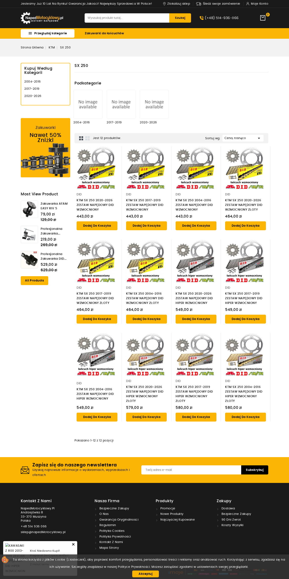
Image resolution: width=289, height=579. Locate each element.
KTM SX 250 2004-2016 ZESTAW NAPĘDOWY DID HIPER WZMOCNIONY (95, 394)
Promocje (167, 508)
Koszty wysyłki (232, 525)
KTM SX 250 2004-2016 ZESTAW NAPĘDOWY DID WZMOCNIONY (194, 205)
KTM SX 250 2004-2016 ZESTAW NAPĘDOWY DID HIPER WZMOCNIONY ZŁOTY (244, 394)
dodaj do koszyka (97, 225)
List (87, 138)
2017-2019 (32, 88)
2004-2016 (32, 81)
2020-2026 (32, 96)
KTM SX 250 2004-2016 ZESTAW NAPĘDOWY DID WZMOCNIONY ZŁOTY (145, 298)
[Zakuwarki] (45, 147)
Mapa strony (108, 547)
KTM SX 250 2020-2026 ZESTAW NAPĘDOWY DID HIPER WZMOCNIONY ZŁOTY (145, 394)
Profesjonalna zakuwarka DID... (53, 256)
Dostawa (227, 508)
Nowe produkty (172, 514)
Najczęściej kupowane (177, 519)
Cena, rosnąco (242, 138)
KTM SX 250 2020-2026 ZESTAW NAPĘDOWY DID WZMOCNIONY (95, 205)
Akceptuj (146, 573)
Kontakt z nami (36, 501)
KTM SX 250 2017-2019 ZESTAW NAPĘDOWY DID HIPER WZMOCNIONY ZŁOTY (194, 394)
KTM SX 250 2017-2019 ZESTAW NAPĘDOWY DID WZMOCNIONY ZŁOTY (95, 298)
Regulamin (107, 525)
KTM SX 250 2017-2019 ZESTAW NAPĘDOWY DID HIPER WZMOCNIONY (244, 298)
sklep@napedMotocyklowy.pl (43, 532)
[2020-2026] (154, 104)
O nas (103, 514)
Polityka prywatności (114, 536)
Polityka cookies (111, 530)
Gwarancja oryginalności (118, 519)
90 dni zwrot (230, 519)
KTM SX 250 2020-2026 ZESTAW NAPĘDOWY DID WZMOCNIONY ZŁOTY (244, 205)
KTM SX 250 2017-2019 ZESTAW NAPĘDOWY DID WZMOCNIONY (145, 205)
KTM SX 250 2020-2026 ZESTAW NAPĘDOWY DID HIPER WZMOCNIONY (194, 298)
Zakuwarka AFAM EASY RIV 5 (54, 206)
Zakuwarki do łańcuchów (104, 33)
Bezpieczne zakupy (113, 508)
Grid (81, 138)
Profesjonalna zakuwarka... (51, 231)
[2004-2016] (88, 104)
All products (34, 280)
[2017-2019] (121, 104)
